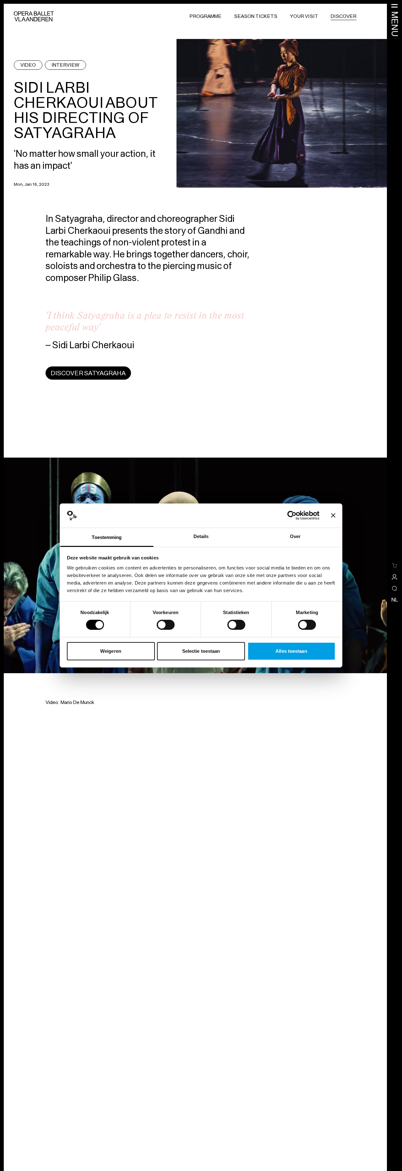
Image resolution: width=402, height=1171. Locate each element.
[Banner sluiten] (333, 515)
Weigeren (110, 651)
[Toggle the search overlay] (394, 588)
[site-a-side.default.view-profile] (394, 577)
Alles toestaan (291, 651)
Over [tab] (295, 536)
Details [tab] (201, 536)
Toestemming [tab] (107, 537)
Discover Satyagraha (88, 373)
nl (394, 599)
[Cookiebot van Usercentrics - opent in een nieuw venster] (291, 515)
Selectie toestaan (201, 651)
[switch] (166, 625)
